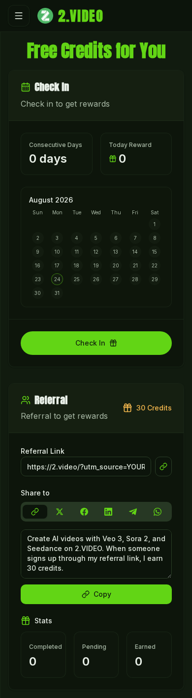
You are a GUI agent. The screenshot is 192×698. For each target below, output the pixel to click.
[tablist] (96, 512)
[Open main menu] (19, 16)
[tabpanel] (96, 566)
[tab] (35, 512)
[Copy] (163, 466)
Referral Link (42, 451)
